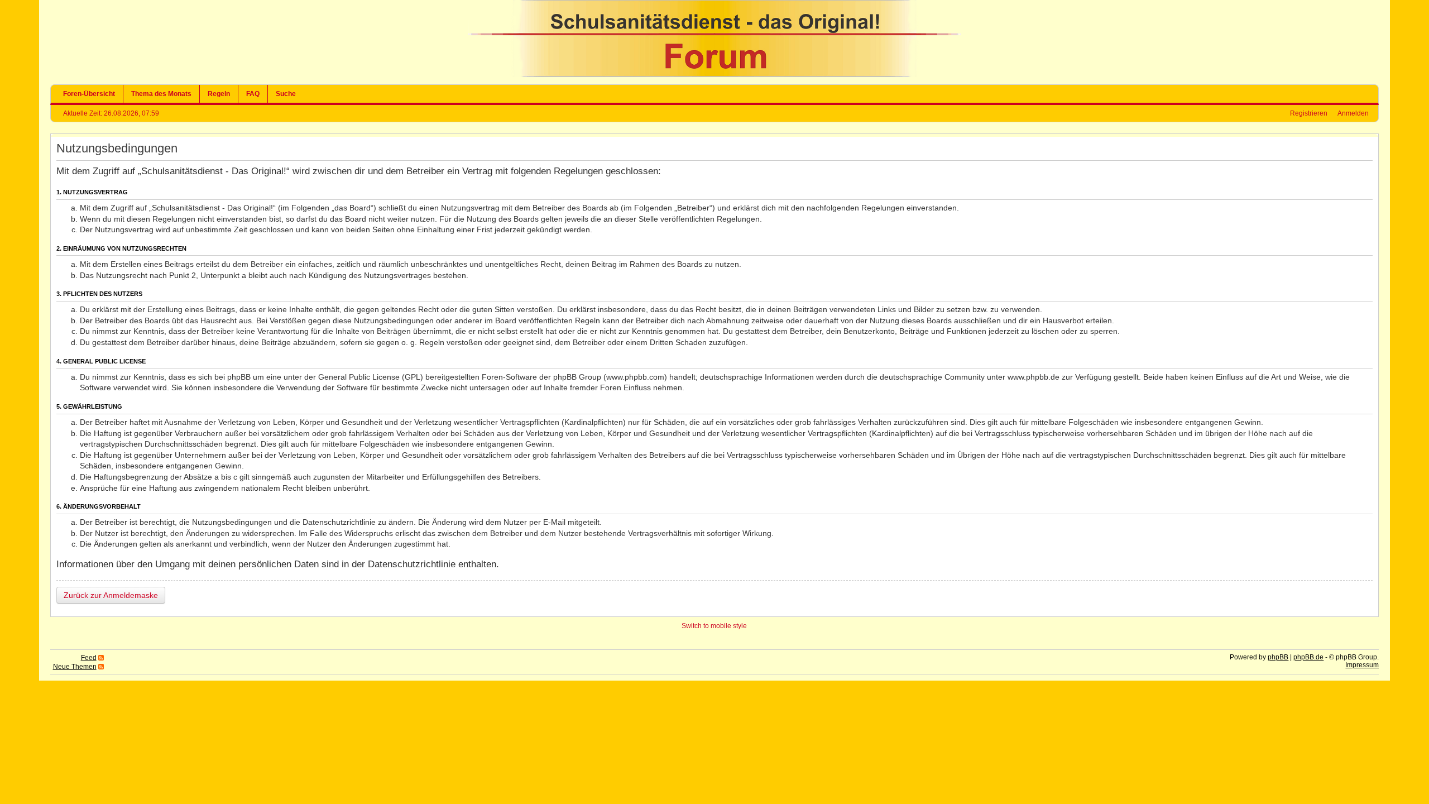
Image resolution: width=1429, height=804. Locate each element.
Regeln (219, 94)
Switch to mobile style (714, 626)
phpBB (1278, 657)
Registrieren (1308, 113)
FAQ (253, 94)
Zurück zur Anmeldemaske (111, 595)
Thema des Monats (161, 94)
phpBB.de (1308, 657)
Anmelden (1353, 113)
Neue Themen (75, 667)
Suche (286, 94)
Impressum (1362, 665)
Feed (89, 658)
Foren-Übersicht (89, 94)
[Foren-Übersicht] (714, 75)
